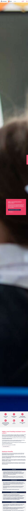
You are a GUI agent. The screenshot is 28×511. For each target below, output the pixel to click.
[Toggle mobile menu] (26, 1)
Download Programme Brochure (27, 159)
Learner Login (23, 1)
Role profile (14, 469)
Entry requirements (14, 492)
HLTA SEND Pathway (6, 446)
